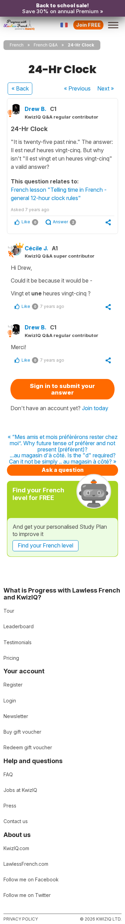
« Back (20, 88)
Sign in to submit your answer (62, 389)
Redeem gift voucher (27, 747)
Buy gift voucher (22, 732)
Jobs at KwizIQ (20, 790)
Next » (105, 88)
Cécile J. (36, 248)
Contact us (15, 821)
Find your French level (45, 545)
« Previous (77, 88)
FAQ (8, 774)
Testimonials (17, 642)
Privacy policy (20, 919)
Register (13, 685)
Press (9, 806)
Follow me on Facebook (31, 879)
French (17, 45)
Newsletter (15, 716)
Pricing (11, 658)
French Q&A (46, 45)
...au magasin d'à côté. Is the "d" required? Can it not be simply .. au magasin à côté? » (62, 458)
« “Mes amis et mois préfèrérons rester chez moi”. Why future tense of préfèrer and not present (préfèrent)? (63, 443)
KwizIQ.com (16, 848)
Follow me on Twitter (27, 895)
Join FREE (88, 25)
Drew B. (36, 108)
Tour (8, 611)
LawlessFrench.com (25, 864)
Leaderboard (18, 626)
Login (9, 700)
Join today (95, 408)
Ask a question (63, 469)
